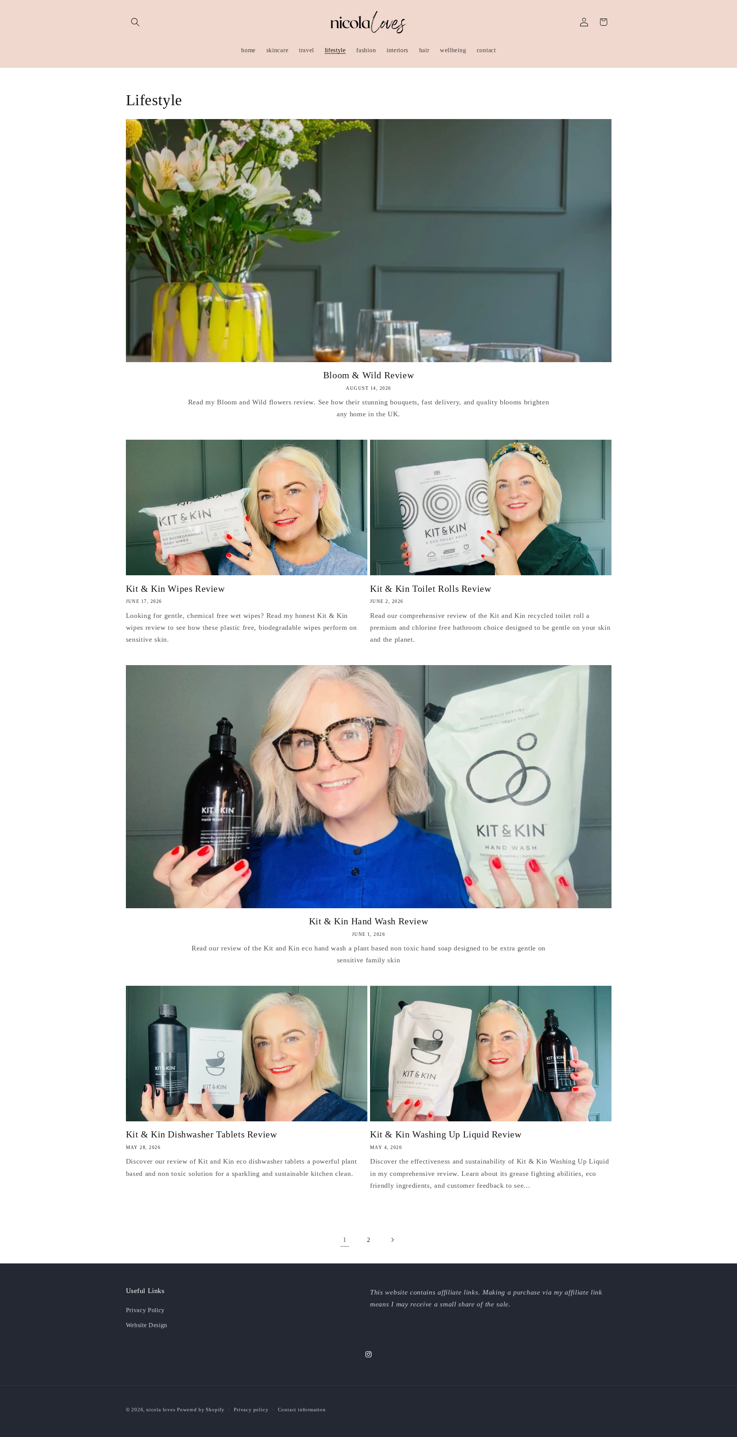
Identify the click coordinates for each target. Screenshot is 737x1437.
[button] (135, 22)
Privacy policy (251, 1409)
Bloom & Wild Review (368, 375)
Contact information (302, 1409)
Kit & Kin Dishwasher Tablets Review (201, 1134)
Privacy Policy (145, 1310)
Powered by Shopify (201, 1409)
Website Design (147, 1325)
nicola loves (160, 1409)
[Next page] (392, 1240)
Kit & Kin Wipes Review (175, 589)
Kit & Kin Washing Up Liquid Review (445, 1134)
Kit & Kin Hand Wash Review (368, 921)
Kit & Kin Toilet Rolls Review (430, 589)
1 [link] (345, 1239)
